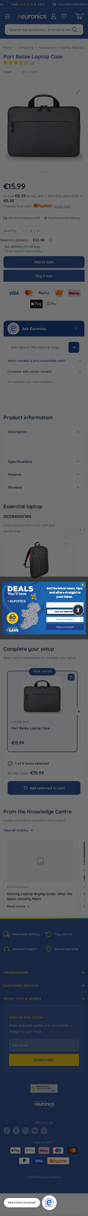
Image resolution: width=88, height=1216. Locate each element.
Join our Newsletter (65, 611)
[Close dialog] (82, 584)
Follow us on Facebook (65, 627)
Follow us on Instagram (65, 619)
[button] (78, 610)
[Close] (55, 1197)
